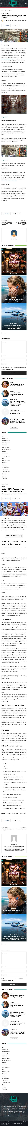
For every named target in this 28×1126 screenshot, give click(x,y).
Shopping (13, 269)
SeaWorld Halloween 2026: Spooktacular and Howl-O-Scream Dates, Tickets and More (17, 422)
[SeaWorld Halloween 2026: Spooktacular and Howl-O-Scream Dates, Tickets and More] (5, 421)
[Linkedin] (12, 1115)
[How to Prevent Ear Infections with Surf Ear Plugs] (14, 289)
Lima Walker (8, 20)
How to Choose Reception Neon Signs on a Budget (14, 272)
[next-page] (5, 333)
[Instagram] (8, 1115)
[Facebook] (4, 1115)
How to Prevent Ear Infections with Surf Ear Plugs (14, 300)
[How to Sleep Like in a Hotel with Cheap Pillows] (5, 412)
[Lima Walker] (2, 20)
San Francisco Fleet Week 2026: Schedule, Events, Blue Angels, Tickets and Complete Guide (14, 327)
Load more (13, 427)
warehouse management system (9, 180)
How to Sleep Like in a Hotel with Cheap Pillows (17, 412)
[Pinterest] (16, 1115)
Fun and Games (13, 418)
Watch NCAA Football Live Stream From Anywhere (21, 223)
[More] (19, 25)
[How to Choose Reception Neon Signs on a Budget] (14, 261)
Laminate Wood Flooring (7, 59)
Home (2, 10)
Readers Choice (8, 10)
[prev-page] (2, 333)
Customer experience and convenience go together (6, 223)
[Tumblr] (20, 1115)
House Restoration (14, 410)
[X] (23, 1115)
